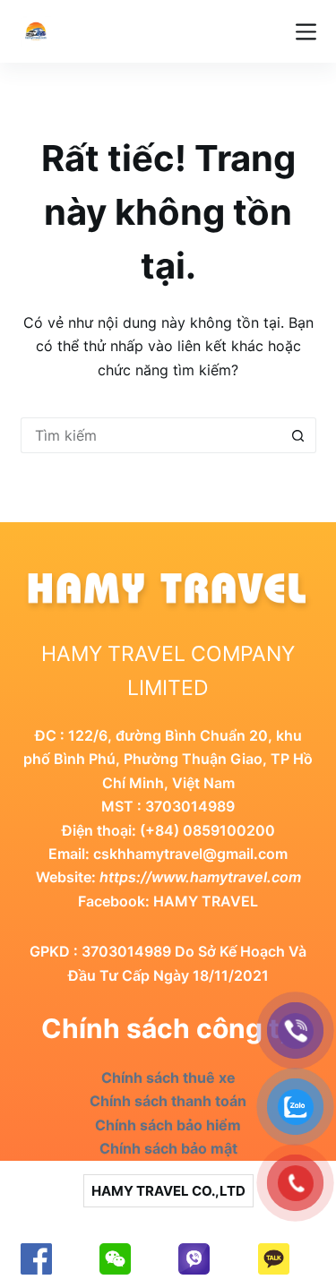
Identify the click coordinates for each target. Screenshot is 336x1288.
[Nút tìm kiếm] (298, 435)
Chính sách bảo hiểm (168, 1125)
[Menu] (306, 31)
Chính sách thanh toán (168, 1101)
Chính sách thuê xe (168, 1077)
